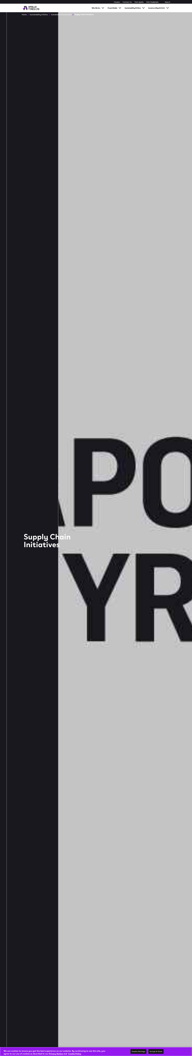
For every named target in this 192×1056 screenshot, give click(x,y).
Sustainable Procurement (61, 14)
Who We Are (96, 8)
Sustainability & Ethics (133, 8)
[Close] (188, 1051)
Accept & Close (156, 1051)
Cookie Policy (74, 1053)
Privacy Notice (56, 1053)
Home (24, 14)
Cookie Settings (138, 1051)
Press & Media (112, 8)
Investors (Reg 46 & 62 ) (156, 8)
